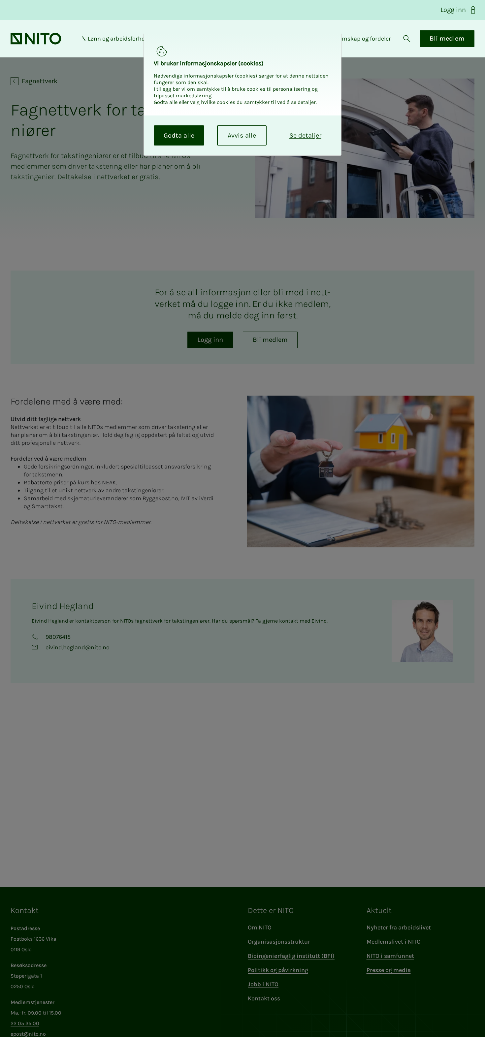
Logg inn (453, 10)
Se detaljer (305, 135)
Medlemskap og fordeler (358, 38)
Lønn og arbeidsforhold (119, 38)
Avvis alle (242, 135)
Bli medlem (447, 38)
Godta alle (179, 135)
